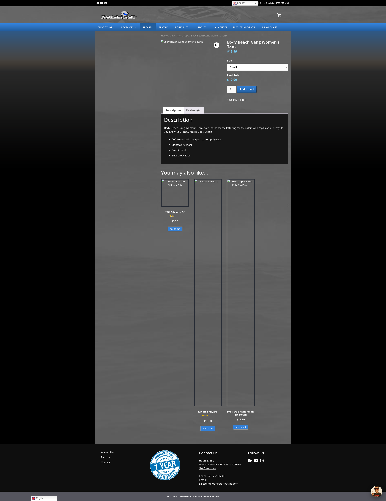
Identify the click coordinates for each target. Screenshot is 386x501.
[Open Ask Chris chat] (376, 491)
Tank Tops (183, 35)
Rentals (163, 27)
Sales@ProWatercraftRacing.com (218, 483)
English (241, 3)
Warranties (107, 452)
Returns (105, 457)
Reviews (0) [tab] (193, 110)
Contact (105, 462)
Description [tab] (173, 110)
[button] (216, 45)
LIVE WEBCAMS (269, 27)
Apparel (148, 27)
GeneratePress (211, 496)
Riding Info (181, 27)
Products (127, 27)
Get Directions (207, 468)
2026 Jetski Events (244, 27)
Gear (172, 35)
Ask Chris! (221, 27)
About (202, 27)
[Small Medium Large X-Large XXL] (257, 67)
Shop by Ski (105, 27)
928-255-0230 (283, 3)
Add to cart (247, 89)
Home (164, 35)
